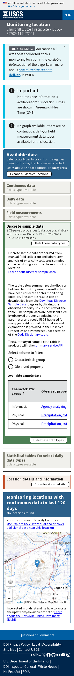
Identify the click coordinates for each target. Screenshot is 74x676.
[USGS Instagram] (68, 656)
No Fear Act (11, 671)
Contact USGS (29, 649)
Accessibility (51, 644)
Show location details (50, 484)
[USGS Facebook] (48, 656)
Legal (36, 644)
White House (47, 666)
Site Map (9, 649)
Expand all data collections (29, 174)
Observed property (29, 366)
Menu (68, 15)
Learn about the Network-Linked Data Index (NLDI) (34, 616)
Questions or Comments (37, 635)
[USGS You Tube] (63, 656)
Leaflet (19, 602)
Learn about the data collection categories (37, 167)
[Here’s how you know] (37, 5)
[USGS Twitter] (43, 656)
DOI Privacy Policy (16, 644)
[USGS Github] (53, 656)
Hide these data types (50, 243)
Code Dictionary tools (33, 334)
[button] (37, 564)
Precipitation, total (55, 415)
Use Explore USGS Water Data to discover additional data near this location (35, 526)
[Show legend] (66, 588)
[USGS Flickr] (58, 656)
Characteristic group (30, 359)
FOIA (26, 671)
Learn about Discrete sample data (32, 272)
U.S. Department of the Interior (26, 661)
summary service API (48, 345)
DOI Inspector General (19, 666)
